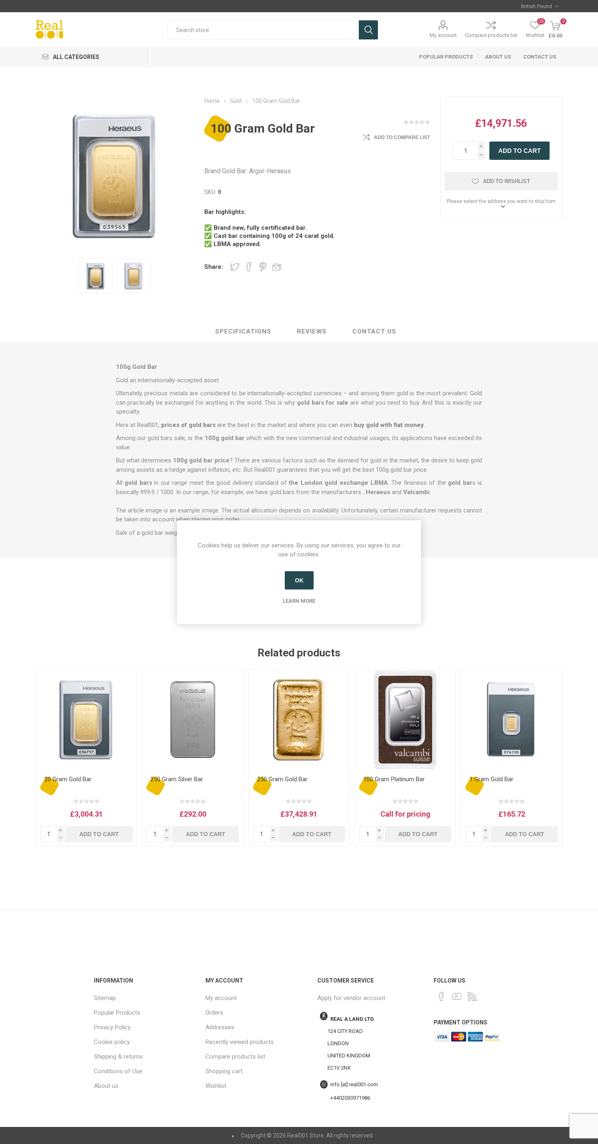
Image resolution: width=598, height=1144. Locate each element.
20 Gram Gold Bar (68, 779)
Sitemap (105, 998)
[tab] (243, 332)
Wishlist (215, 1086)
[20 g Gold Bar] (86, 719)
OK (299, 580)
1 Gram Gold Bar (491, 779)
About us (498, 57)
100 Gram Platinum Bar (394, 779)
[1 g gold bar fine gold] (511, 719)
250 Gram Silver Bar (177, 779)
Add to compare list (402, 137)
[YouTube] (456, 996)
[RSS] (472, 996)
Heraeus (378, 492)
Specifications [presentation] (243, 331)
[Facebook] (441, 996)
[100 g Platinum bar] (405, 719)
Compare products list (491, 35)
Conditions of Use (118, 1071)
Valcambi (416, 492)
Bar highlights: (225, 212)
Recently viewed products (239, 1042)
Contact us (539, 57)
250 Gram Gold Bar (282, 779)
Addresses (219, 1027)
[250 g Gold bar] (299, 719)
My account (443, 35)
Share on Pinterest (263, 266)
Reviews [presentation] (312, 331)
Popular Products (446, 57)
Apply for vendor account (351, 998)
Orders (214, 1012)
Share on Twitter (234, 266)
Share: (213, 266)
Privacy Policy (112, 1027)
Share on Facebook (248, 266)
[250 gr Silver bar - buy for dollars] (192, 719)
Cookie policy (112, 1042)
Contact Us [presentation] (374, 331)
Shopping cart (223, 1071)
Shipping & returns (118, 1056)
